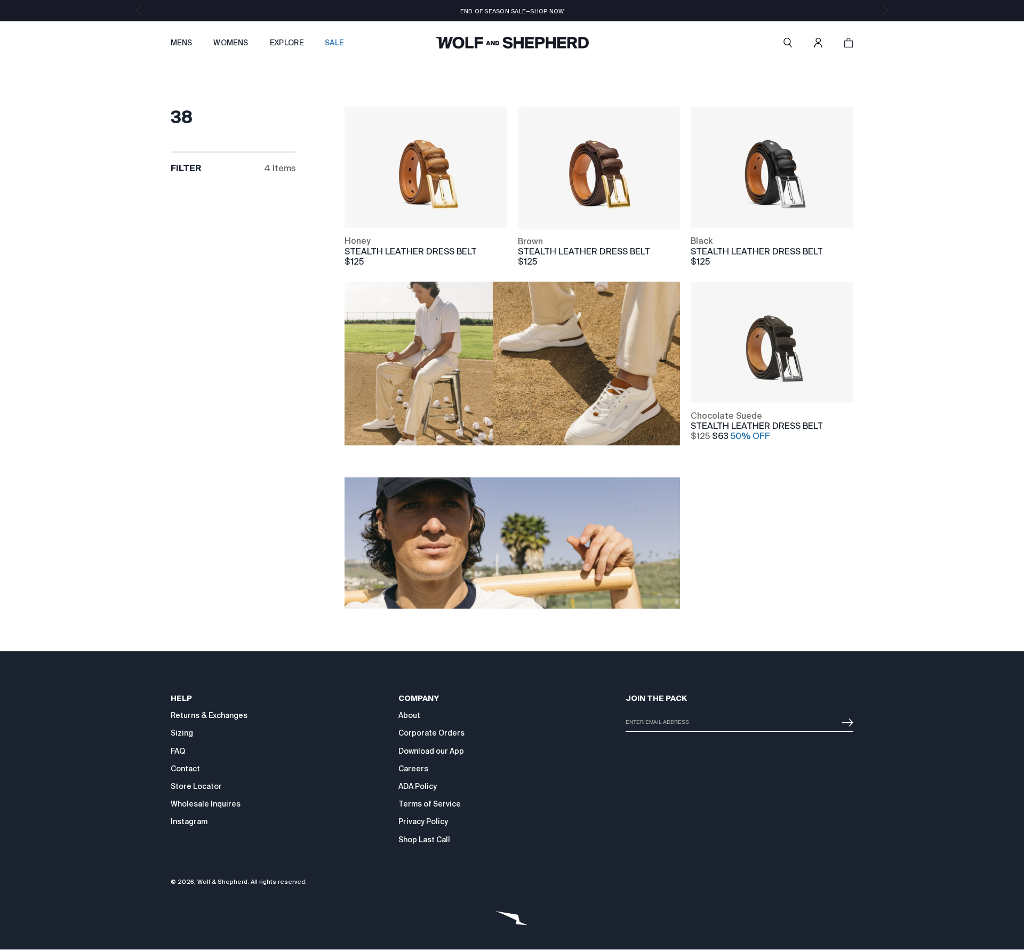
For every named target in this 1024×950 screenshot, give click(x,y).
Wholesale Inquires (206, 804)
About (409, 715)
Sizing (182, 733)
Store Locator (196, 786)
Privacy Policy (423, 821)
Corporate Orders (431, 733)
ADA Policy (417, 786)
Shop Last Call (424, 839)
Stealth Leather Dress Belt (411, 251)
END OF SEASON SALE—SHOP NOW (512, 11)
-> (845, 718)
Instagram (189, 821)
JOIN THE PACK (656, 698)
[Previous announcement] (138, 10)
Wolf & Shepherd (222, 881)
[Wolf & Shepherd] (512, 43)
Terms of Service (429, 804)
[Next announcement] (885, 10)
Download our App (431, 751)
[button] (788, 42)
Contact (185, 768)
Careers (413, 768)
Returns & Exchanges (209, 715)
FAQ (178, 751)
